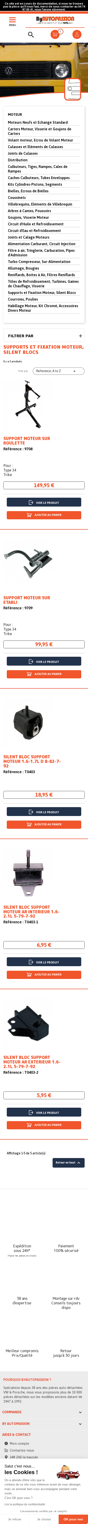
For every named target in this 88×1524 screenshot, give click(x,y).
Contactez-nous (22, 1450)
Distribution (18, 160)
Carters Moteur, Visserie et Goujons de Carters (39, 131)
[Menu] (11, 19)
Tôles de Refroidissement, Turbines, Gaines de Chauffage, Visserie (43, 283)
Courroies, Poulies (23, 299)
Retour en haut (68, 1163)
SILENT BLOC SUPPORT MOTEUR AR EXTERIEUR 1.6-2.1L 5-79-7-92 (31, 1062)
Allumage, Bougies (23, 268)
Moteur (15, 114)
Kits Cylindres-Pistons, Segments (35, 184)
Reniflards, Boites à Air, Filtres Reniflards (41, 275)
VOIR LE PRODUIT (47, 503)
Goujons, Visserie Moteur (28, 217)
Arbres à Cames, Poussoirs (29, 211)
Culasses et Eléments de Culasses (35, 147)
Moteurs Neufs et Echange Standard (38, 122)
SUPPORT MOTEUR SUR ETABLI (26, 600)
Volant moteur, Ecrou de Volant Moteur (40, 140)
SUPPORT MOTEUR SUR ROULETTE (26, 440)
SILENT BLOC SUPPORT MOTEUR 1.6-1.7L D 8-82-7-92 (32, 761)
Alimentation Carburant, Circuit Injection (41, 244)
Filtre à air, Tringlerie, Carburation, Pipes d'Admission (41, 252)
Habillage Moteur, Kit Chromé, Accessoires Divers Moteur (43, 308)
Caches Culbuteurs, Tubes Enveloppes (39, 178)
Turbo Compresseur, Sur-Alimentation (39, 262)
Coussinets (17, 198)
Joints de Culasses (23, 153)
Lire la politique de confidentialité (25, 1504)
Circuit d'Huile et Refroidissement (36, 224)
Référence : (13, 449)
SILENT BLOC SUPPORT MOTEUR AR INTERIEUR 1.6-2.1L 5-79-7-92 (31, 912)
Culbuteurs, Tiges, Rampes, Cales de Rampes (37, 169)
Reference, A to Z (56, 371)
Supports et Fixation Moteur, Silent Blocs (42, 293)
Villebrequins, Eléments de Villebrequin (40, 204)
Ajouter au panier (48, 515)
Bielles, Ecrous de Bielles (28, 191)
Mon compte (19, 1443)
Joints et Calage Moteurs (28, 237)
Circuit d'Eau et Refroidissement (34, 231)
